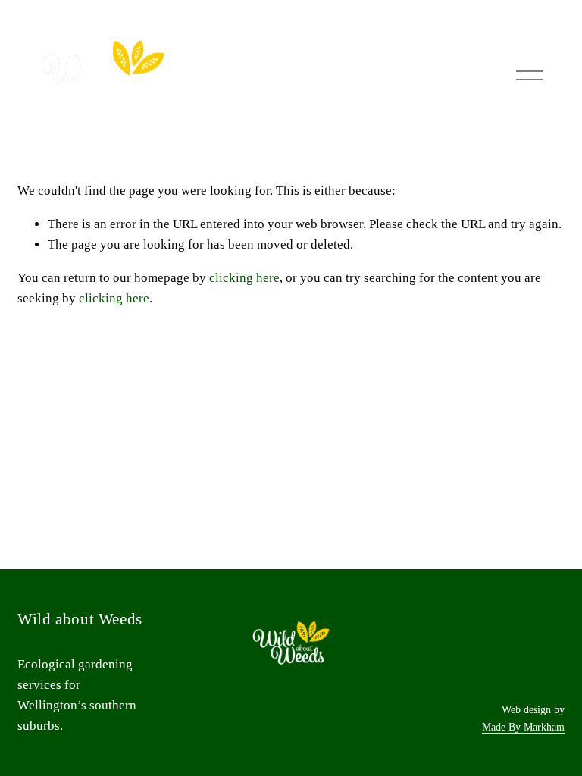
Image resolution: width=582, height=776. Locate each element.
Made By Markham (523, 727)
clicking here (244, 278)
